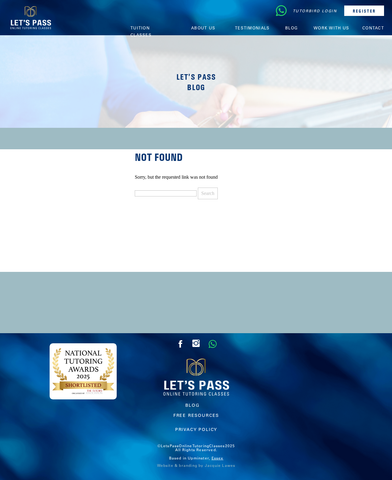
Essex (218, 458)
